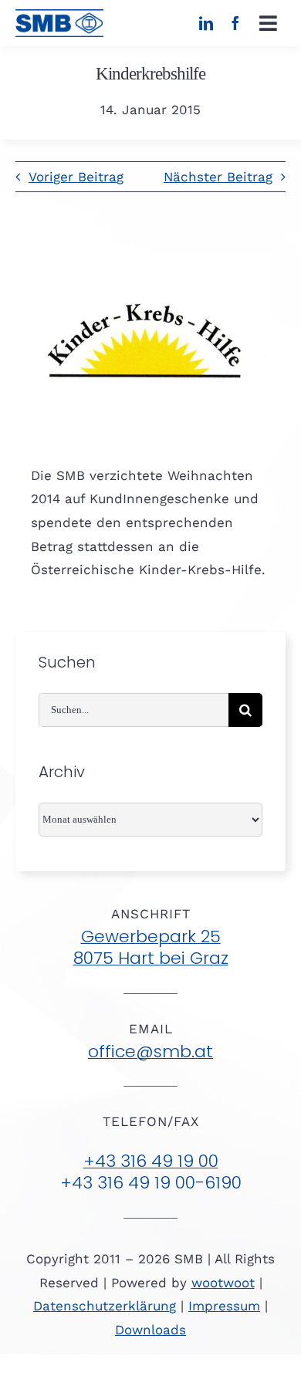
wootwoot (223, 1282)
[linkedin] (206, 23)
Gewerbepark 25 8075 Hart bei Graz (150, 948)
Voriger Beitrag (76, 176)
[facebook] (235, 23)
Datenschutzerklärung (104, 1306)
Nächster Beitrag (218, 176)
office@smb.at (150, 1051)
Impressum (224, 1306)
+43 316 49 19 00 (150, 1161)
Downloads (150, 1329)
